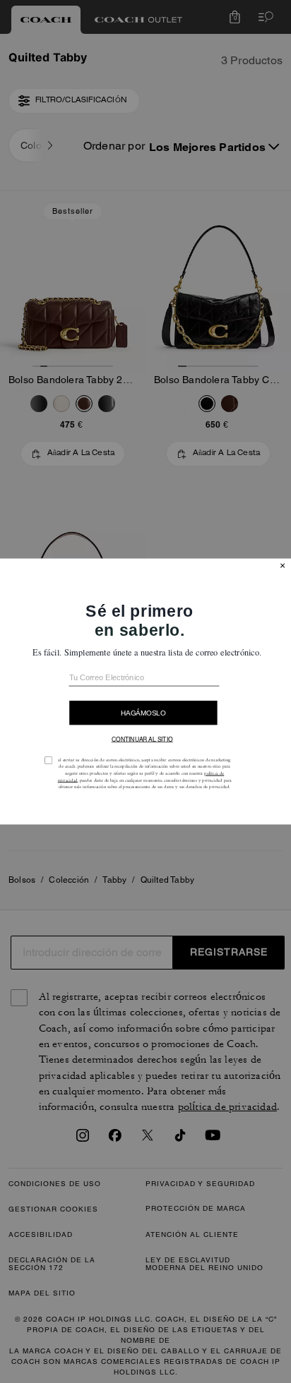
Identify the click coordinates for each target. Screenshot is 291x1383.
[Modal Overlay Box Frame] (145, 691)
